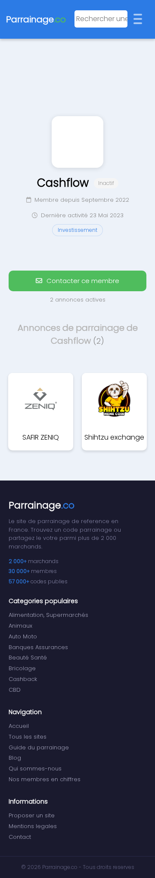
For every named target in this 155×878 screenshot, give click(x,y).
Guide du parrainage (39, 747)
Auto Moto (23, 636)
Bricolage (22, 668)
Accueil (19, 726)
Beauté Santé (28, 657)
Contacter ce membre (82, 280)
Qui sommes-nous (35, 768)
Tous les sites (27, 737)
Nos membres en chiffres (45, 779)
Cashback (23, 679)
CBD (15, 690)
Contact (20, 837)
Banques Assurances (38, 647)
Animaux (20, 626)
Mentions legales (33, 826)
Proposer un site (32, 815)
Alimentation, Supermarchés (48, 615)
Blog (15, 758)
